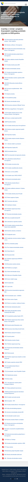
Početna (2, 21)
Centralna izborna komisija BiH (10, 3)
